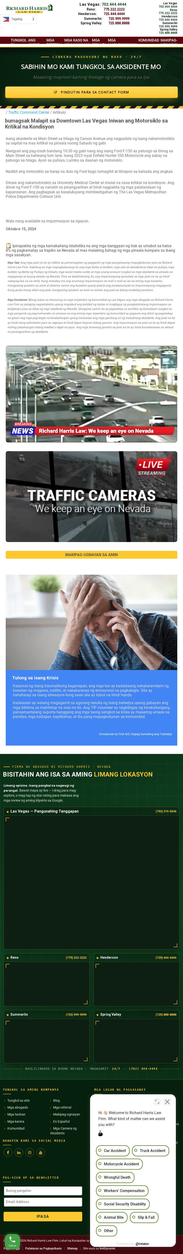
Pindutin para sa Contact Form (94, 92)
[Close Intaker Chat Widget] (167, 1102)
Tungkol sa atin (18, 1100)
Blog (56, 1100)
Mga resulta (99, 42)
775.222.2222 (114, 9)
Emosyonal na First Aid (114, 734)
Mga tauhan (16, 1114)
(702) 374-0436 (166, 811)
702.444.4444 (114, 4)
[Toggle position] (157, 1102)
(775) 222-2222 (76, 957)
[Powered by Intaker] (142, 1244)
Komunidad (16, 1128)
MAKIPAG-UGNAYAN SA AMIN (91, 555)
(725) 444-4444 (166, 957)
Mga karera (15, 1121)
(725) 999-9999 (76, 1014)
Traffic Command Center (28, 112)
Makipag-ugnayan (66, 1114)
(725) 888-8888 (166, 1014)
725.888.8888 (118, 23)
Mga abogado (17, 1107)
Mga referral (62, 1107)
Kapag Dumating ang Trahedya (151, 734)
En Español (61, 1121)
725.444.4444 (114, 14)
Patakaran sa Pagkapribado (43, 1248)
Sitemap (72, 1248)
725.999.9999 (118, 18)
